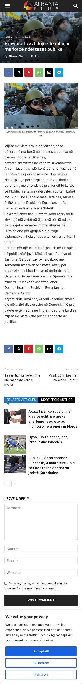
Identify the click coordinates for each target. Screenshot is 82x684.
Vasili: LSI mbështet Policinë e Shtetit (63, 378)
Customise (41, 663)
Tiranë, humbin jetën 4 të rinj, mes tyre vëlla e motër (22, 380)
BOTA (9, 36)
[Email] (49, 72)
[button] (76, 6)
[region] (41, 647)
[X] (18, 72)
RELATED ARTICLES (21, 400)
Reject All (41, 674)
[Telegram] (59, 72)
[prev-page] (7, 483)
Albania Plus (16, 56)
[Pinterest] (28, 72)
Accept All (41, 651)
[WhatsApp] (39, 72)
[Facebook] (8, 72)
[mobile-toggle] (7, 6)
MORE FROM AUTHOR (57, 400)
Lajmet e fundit (23, 36)
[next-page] (14, 483)
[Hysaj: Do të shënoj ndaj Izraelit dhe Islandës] (15, 444)
